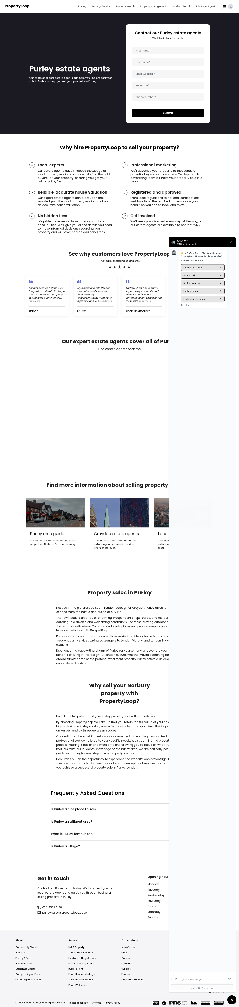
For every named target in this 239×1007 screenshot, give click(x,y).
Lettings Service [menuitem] (101, 6)
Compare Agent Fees (27, 974)
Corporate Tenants (132, 979)
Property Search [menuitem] (125, 6)
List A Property (76, 947)
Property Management (81, 963)
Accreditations (23, 963)
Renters (125, 974)
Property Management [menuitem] (153, 6)
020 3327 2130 (52, 907)
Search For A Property (80, 952)
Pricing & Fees (23, 958)
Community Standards (28, 947)
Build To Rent (75, 968)
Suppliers (126, 968)
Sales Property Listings (80, 979)
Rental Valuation (77, 985)
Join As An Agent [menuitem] (205, 6)
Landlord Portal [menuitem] (181, 6)
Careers (125, 958)
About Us (20, 952)
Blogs (124, 952)
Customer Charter (25, 968)
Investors (126, 963)
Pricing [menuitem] (82, 6)
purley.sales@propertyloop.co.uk (64, 913)
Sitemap (96, 1002)
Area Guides (128, 947)
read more (34, 300)
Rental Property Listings (81, 974)
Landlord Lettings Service (82, 958)
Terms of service (78, 1002)
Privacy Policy (112, 1002)
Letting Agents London (28, 979)
